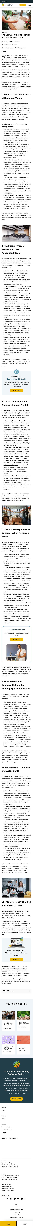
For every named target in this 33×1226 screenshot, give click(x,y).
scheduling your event (15, 206)
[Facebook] (11, 51)
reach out (8, 983)
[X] (8, 51)
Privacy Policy (16, 1212)
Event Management (9, 48)
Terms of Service (17, 1207)
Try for (16, 1099)
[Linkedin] (16, 51)
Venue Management (20, 48)
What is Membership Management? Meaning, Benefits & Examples (8, 1048)
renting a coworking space (11, 465)
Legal (16, 1204)
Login (22, 5)
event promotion (11, 966)
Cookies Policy (16, 1214)
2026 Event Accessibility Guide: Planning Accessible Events (8, 1024)
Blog (7, 32)
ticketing (15, 968)
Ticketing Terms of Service (16, 1209)
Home (3, 32)
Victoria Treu (16, 41)
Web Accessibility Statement (16, 1217)
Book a (16, 390)
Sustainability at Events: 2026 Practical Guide (24, 1023)
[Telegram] (18, 51)
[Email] (13, 51)
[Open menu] (29, 5)
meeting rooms (21, 295)
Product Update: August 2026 (22, 1048)
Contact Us (4, 1)
